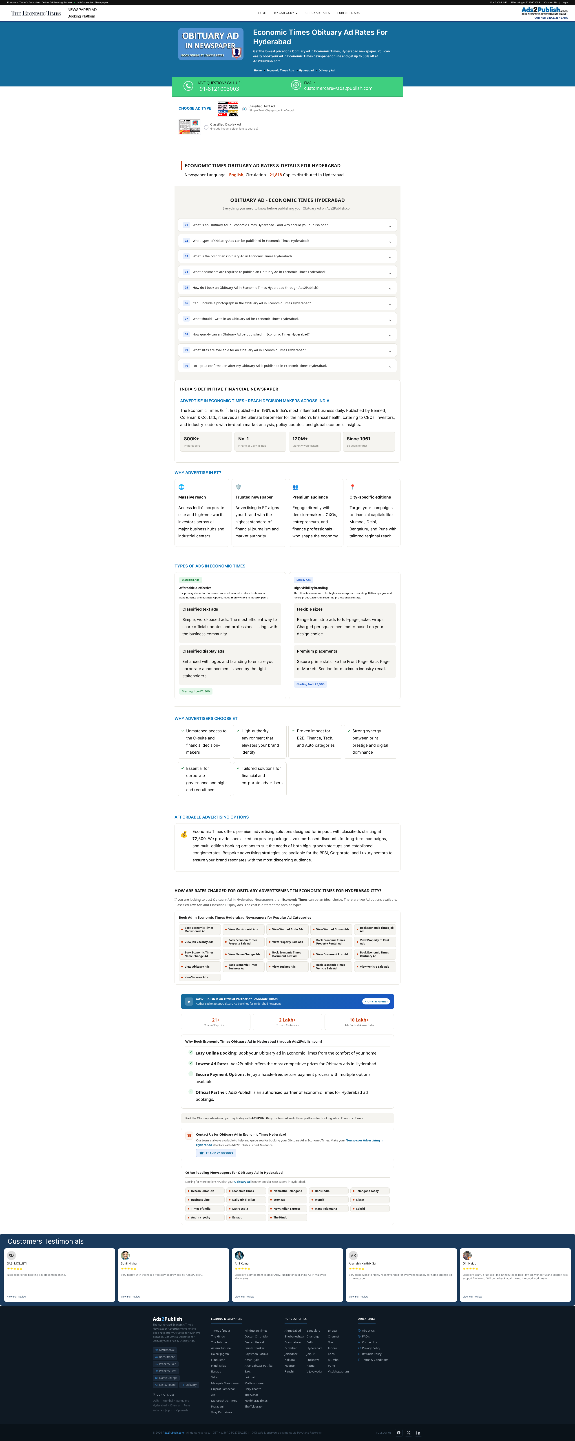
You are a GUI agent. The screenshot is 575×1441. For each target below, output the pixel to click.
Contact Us (550, 2)
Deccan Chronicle (256, 1336)
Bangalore (313, 1330)
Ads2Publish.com (173, 1432)
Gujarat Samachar (223, 1389)
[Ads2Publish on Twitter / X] (408, 1433)
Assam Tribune (221, 1348)
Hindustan (218, 1360)
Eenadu (216, 1371)
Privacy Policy (371, 1348)
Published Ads (348, 13)
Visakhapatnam (338, 1371)
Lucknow (313, 1360)
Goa (330, 1342)
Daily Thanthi (253, 1389)
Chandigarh (314, 1336)
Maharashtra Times (224, 1401)
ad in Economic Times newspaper (305, 56)
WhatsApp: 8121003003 (525, 2)
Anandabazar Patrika (258, 1366)
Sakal (214, 1377)
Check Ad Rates (317, 13)
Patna (310, 1366)
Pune (331, 1366)
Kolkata (290, 1360)
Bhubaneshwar (295, 1336)
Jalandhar (291, 1354)
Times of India (220, 1330)
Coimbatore (293, 1342)
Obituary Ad (242, 1182)
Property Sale (167, 1364)
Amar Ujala (252, 1360)
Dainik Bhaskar (254, 1348)
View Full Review (16, 1296)
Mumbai (333, 1360)
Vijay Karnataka (221, 1412)
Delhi (310, 1342)
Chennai (333, 1336)
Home (262, 13)
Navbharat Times (256, 1401)
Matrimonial (167, 1350)
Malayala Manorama (225, 1383)
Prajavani (217, 1406)
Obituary (191, 1385)
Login (565, 2)
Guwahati (291, 1348)
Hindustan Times (256, 1330)
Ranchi (289, 1371)
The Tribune (219, 1342)
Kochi (331, 1354)
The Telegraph (254, 1406)
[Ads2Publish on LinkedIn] (418, 1433)
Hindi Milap (218, 1366)
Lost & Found (167, 1385)
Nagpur (290, 1366)
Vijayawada (314, 1371)
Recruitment (167, 1357)
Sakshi (249, 1371)
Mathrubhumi (254, 1383)
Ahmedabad (293, 1330)
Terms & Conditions (375, 1360)
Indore (332, 1348)
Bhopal (332, 1330)
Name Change (168, 1378)
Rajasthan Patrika (256, 1354)
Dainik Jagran (220, 1354)
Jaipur (310, 1354)
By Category (284, 13)
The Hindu (218, 1336)
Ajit (213, 1395)
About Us (368, 1330)
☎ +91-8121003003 (216, 1153)
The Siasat (251, 1395)
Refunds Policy (372, 1354)
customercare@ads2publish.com (338, 88)
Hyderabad (314, 1348)
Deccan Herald (254, 1342)
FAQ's (366, 1336)
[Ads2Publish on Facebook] (398, 1433)
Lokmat (250, 1377)
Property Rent (167, 1371)
